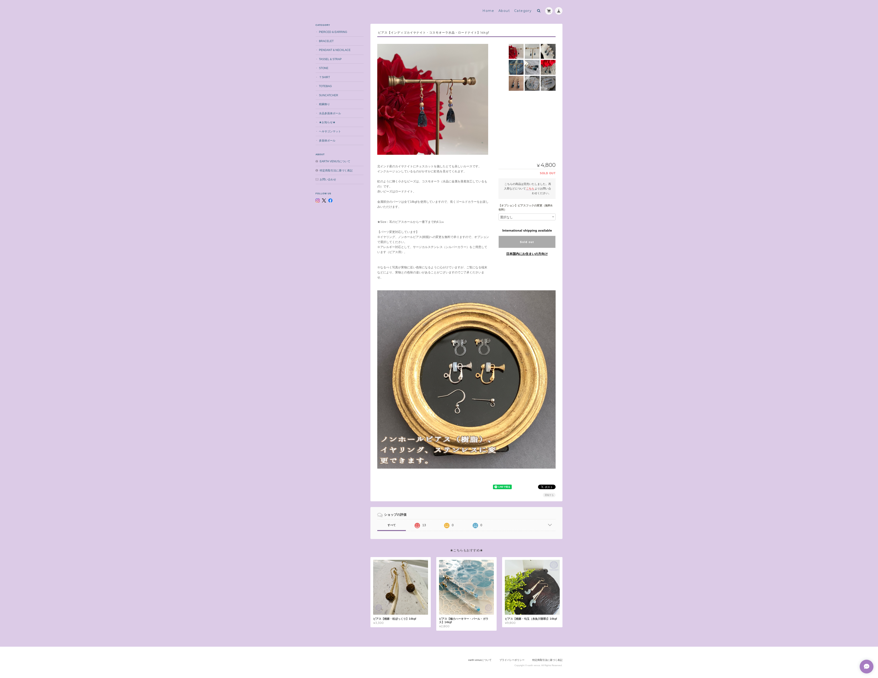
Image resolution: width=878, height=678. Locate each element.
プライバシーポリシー (512, 660)
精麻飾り (324, 104)
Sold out (527, 242)
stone (323, 68)
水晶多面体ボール (330, 113)
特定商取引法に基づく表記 (336, 170)
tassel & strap (330, 59)
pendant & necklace (335, 49)
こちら (530, 188)
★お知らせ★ (327, 122)
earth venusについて (335, 161)
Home (488, 11)
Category (523, 11)
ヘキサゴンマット (330, 131)
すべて (392, 525)
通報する (549, 495)
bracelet (326, 41)
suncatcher (328, 95)
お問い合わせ (328, 179)
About (504, 11)
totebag (325, 86)
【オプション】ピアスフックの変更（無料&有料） (525, 207)
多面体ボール (327, 140)
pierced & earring (333, 31)
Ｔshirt (324, 77)
